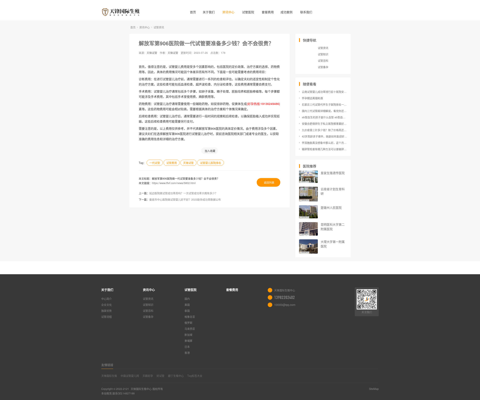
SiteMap (374, 389)
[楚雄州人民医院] (308, 211)
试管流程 (106, 316)
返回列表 (269, 182)
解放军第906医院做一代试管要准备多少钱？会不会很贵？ (206, 43)
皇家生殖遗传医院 (333, 173)
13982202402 (284, 297)
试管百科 (323, 60)
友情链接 (107, 365)
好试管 (160, 376)
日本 (187, 346)
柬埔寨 (188, 340)
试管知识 (323, 54)
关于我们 (209, 12)
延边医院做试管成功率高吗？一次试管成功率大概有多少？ (183, 193)
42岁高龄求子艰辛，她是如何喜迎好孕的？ (324, 136)
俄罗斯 (188, 322)
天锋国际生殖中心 (141, 389)
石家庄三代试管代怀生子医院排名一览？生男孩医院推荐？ (324, 104)
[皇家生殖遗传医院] (308, 177)
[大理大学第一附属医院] (308, 246)
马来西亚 (189, 328)
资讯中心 (228, 12)
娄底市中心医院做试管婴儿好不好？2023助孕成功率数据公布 (185, 199)
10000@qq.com (284, 305)
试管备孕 (323, 67)
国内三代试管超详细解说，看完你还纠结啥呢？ (324, 111)
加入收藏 (210, 151)
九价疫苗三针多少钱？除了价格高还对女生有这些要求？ (324, 130)
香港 (187, 352)
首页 (193, 12)
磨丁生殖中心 (176, 376)
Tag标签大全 (194, 376)
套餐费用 (268, 12)
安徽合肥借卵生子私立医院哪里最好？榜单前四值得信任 (324, 123)
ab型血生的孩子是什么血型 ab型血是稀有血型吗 (324, 117)
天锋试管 (152, 53)
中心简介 (106, 298)
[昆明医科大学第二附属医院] (308, 229)
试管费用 (171, 163)
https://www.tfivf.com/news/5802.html (174, 183)
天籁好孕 (147, 376)
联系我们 (306, 12)
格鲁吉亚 (189, 316)
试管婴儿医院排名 (210, 163)
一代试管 (154, 163)
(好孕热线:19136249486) (263, 104)
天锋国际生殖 (109, 376)
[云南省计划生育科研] (308, 194)
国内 (187, 298)
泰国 (187, 310)
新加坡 (188, 334)
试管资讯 (159, 27)
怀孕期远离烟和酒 (312, 98)
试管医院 (248, 12)
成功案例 (286, 12)
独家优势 (106, 310)
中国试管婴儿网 (130, 376)
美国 (187, 304)
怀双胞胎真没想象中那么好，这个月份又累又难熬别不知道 (324, 143)
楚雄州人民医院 (331, 207)
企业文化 (106, 304)
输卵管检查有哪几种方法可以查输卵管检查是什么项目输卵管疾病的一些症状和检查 (324, 149)
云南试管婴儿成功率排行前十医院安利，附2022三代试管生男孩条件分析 (324, 92)
